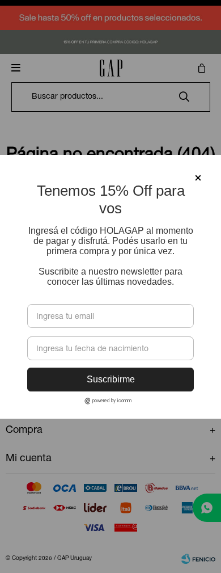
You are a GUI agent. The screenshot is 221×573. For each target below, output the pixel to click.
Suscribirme (111, 379)
